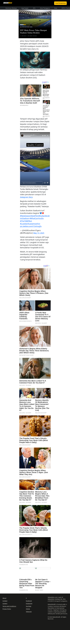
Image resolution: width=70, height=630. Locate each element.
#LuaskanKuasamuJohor (30, 223)
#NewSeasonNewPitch (29, 216)
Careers (5, 603)
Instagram (29, 603)
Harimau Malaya (11, 8)
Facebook (29, 601)
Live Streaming (60, 3)
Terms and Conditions (9, 606)
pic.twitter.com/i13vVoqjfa (30, 226)
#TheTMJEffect (26, 221)
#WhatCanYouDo (37, 218)
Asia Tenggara (45, 8)
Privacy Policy (7, 609)
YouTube (28, 606)
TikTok (28, 609)
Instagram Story (26, 197)
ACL (34, 8)
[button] (35, 60)
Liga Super (25, 8)
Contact (5, 601)
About (4, 598)
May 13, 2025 (38, 233)
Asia (55, 8)
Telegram (29, 611)
